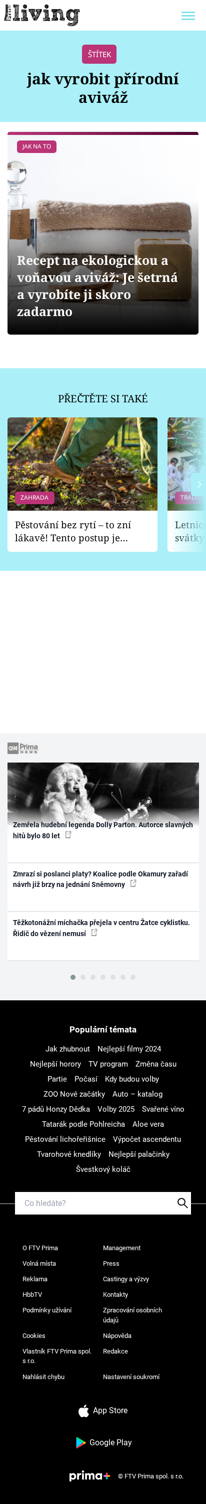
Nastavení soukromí (131, 1377)
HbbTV (32, 1294)
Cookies (34, 1335)
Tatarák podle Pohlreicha (83, 1124)
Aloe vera (148, 1124)
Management (121, 1248)
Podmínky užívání (47, 1310)
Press (111, 1263)
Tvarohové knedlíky (69, 1154)
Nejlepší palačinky (139, 1154)
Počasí (86, 1079)
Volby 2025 (116, 1109)
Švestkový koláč (103, 1169)
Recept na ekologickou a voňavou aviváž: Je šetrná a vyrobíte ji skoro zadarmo (97, 286)
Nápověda (117, 1335)
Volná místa (39, 1263)
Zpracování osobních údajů (132, 1315)
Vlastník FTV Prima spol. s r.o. (57, 1356)
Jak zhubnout (68, 1049)
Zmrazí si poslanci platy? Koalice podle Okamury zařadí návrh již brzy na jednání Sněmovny (100, 879)
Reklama (35, 1279)
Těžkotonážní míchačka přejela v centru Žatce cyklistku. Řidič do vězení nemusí (101, 928)
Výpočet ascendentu (147, 1139)
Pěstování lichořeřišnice (65, 1139)
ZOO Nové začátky (74, 1094)
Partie (57, 1079)
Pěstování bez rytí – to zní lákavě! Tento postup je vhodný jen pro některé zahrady (73, 531)
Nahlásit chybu (43, 1377)
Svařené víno (163, 1109)
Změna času (156, 1064)
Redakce (115, 1351)
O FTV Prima (40, 1248)
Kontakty (115, 1294)
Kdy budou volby (132, 1079)
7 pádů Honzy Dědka (56, 1109)
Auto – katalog (137, 1094)
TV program (108, 1064)
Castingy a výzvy (126, 1279)
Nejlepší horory (55, 1064)
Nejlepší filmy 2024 (129, 1049)
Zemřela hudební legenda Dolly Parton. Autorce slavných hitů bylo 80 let (103, 830)
